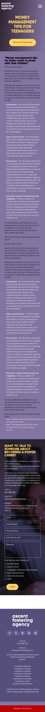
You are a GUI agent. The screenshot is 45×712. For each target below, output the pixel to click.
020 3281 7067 (9, 492)
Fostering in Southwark (23, 679)
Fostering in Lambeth (22, 671)
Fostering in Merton (22, 676)
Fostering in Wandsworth (22, 684)
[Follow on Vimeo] (22, 633)
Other (9, 579)
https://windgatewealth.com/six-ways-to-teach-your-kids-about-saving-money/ (22, 427)
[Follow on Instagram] (35, 633)
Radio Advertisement (15, 573)
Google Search (13, 564)
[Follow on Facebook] (9, 633)
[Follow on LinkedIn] (29, 633)
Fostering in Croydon (22, 669)
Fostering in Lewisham (22, 674)
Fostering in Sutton (22, 681)
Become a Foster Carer (22, 42)
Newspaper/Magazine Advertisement (22, 570)
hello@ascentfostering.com (15, 499)
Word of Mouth (13, 567)
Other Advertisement (15, 576)
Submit (12, 587)
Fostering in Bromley (22, 666)
